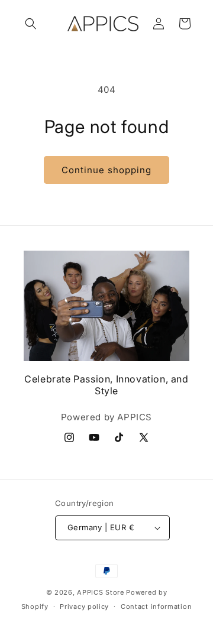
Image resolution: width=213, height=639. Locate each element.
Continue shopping (106, 170)
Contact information (156, 606)
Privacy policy (84, 606)
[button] (31, 24)
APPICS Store (100, 592)
